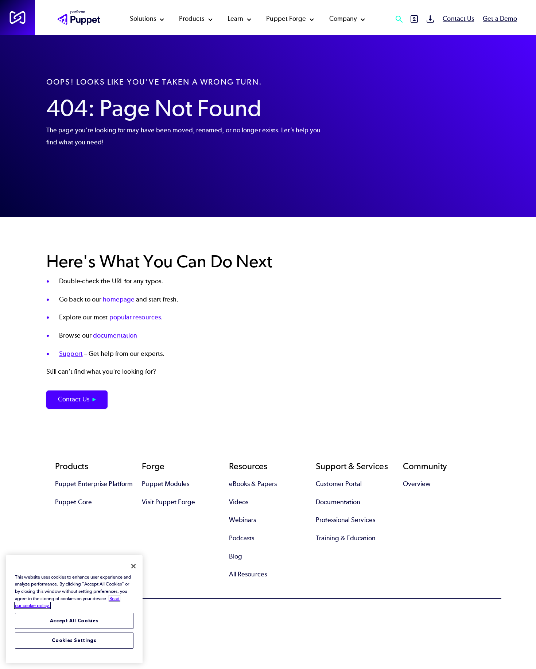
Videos (238, 502)
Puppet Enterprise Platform (94, 484)
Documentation (338, 502)
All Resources (248, 574)
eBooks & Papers (253, 484)
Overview (417, 484)
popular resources (135, 317)
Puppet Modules (165, 484)
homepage (119, 299)
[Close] (133, 566)
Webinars (242, 520)
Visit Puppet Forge (168, 502)
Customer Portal (339, 484)
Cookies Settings (74, 640)
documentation (115, 335)
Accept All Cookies (74, 620)
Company (343, 19)
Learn (235, 19)
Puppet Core (73, 502)
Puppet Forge (286, 19)
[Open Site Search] (399, 19)
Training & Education (346, 538)
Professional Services (345, 520)
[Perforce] (17, 17)
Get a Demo (500, 19)
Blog (235, 556)
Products (192, 19)
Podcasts (242, 538)
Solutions (143, 19)
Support (71, 354)
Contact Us (458, 19)
